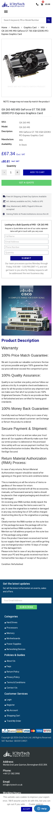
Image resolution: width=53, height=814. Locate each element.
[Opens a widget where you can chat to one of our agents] (42, 809)
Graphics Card (30, 28)
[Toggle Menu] (6, 11)
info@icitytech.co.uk (12, 785)
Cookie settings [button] (36, 804)
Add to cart (37, 172)
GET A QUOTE (26, 183)
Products (15, 28)
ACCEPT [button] (26, 809)
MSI (42, 28)
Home (4, 28)
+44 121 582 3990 (11, 773)
